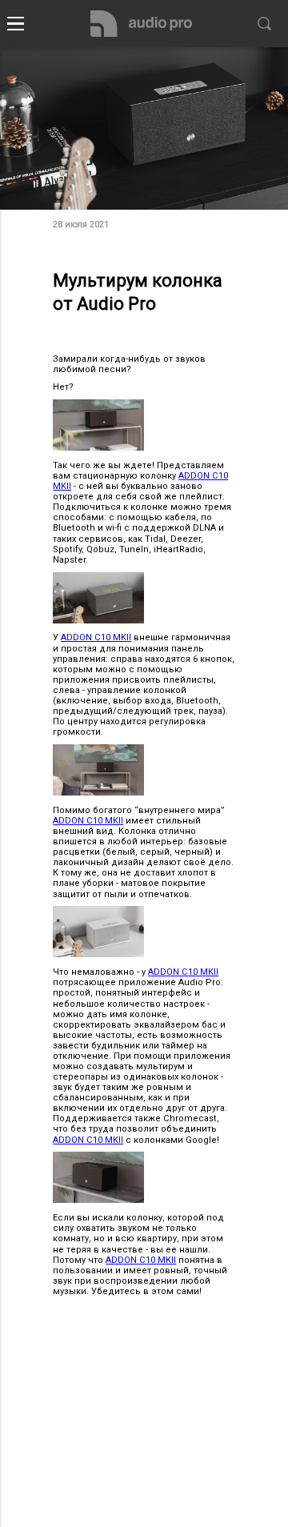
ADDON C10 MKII (96, 637)
